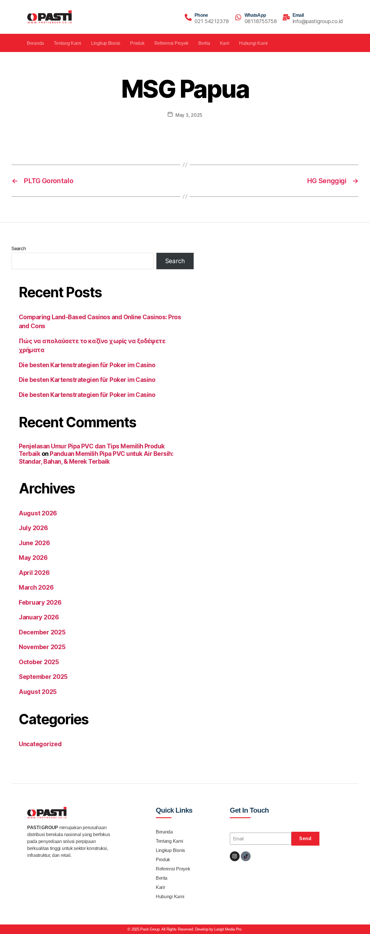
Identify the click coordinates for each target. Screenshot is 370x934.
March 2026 (36, 587)
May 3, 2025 (188, 115)
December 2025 (42, 632)
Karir (225, 43)
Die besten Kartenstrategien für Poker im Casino (87, 365)
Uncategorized (40, 744)
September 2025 (43, 676)
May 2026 (33, 557)
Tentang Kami (67, 43)
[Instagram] (235, 856)
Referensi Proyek (171, 43)
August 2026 (38, 513)
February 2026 (40, 602)
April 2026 (34, 572)
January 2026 (39, 617)
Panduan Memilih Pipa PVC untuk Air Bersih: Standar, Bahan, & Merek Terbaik (96, 457)
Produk (137, 43)
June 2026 (34, 543)
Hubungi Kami (253, 43)
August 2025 (38, 691)
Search (19, 248)
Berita (204, 43)
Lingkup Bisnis (105, 43)
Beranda (35, 43)
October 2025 (39, 662)
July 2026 (33, 528)
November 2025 (42, 647)
